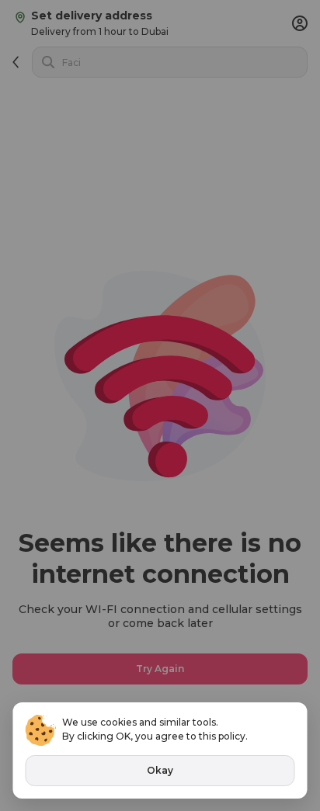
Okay (160, 770)
